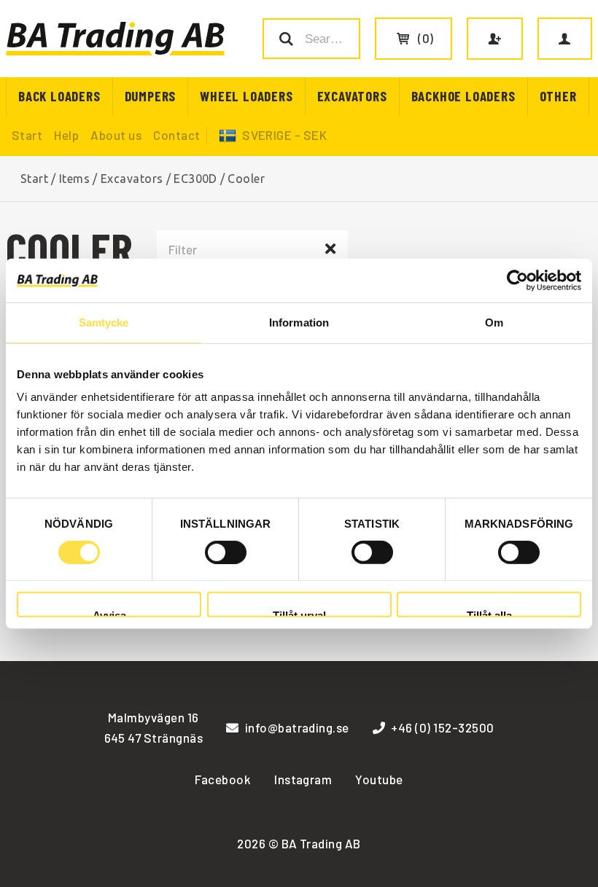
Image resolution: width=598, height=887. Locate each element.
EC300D (195, 178)
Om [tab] (494, 322)
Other (558, 95)
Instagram (303, 779)
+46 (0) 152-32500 (442, 727)
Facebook (223, 779)
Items (74, 178)
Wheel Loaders (246, 95)
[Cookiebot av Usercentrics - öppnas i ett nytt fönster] (517, 280)
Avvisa (109, 613)
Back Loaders (59, 95)
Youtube (379, 779)
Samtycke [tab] (104, 322)
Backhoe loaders (463, 95)
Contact (176, 135)
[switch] (225, 552)
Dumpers (150, 95)
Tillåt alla (489, 613)
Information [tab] (299, 322)
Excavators (352, 95)
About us (115, 135)
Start (27, 135)
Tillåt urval (299, 613)
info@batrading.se (297, 727)
